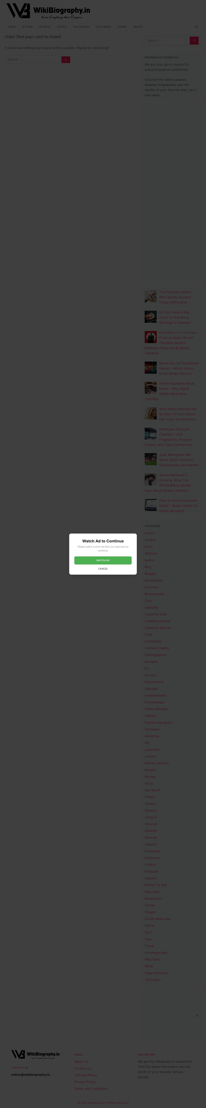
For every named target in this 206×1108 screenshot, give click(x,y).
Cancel (103, 568)
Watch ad (103, 560)
